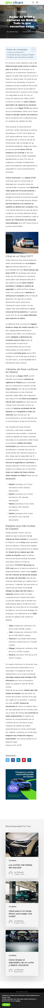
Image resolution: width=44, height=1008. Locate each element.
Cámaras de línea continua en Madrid (21, 55)
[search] (33, 2)
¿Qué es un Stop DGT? (16, 52)
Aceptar (6, 1004)
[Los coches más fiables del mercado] (22, 855)
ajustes (17, 1001)
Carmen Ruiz (13, 32)
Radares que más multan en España (20, 57)
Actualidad (22, 12)
